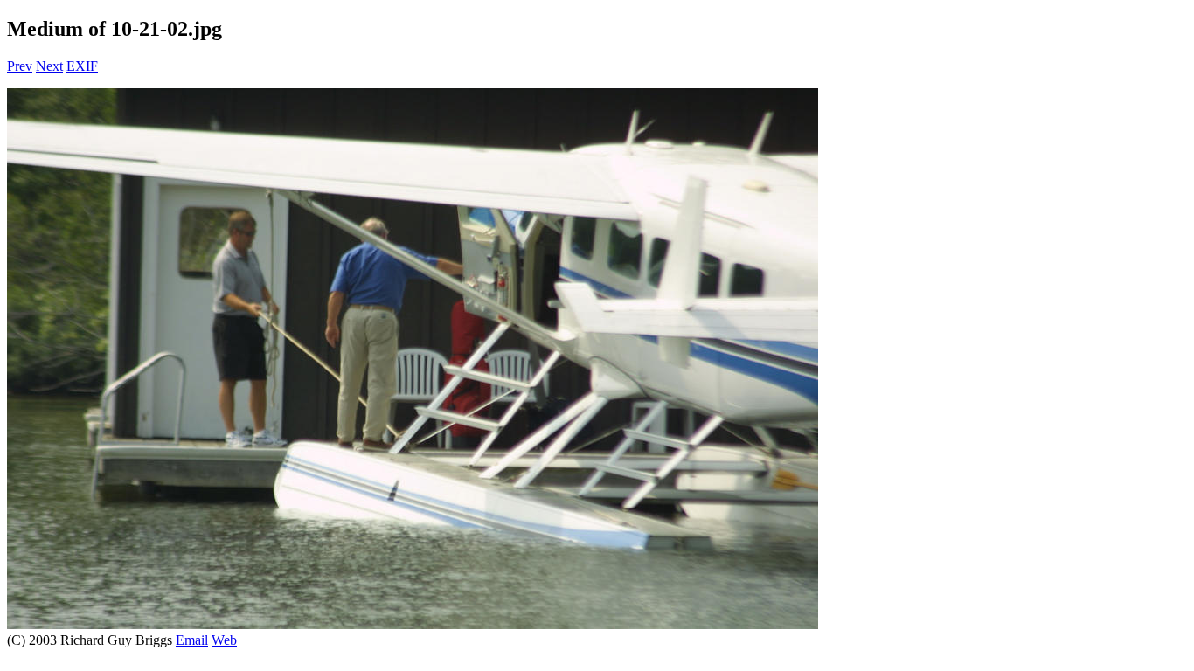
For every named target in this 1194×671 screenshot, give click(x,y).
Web (224, 640)
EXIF (82, 66)
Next (49, 66)
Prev (19, 66)
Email (192, 640)
